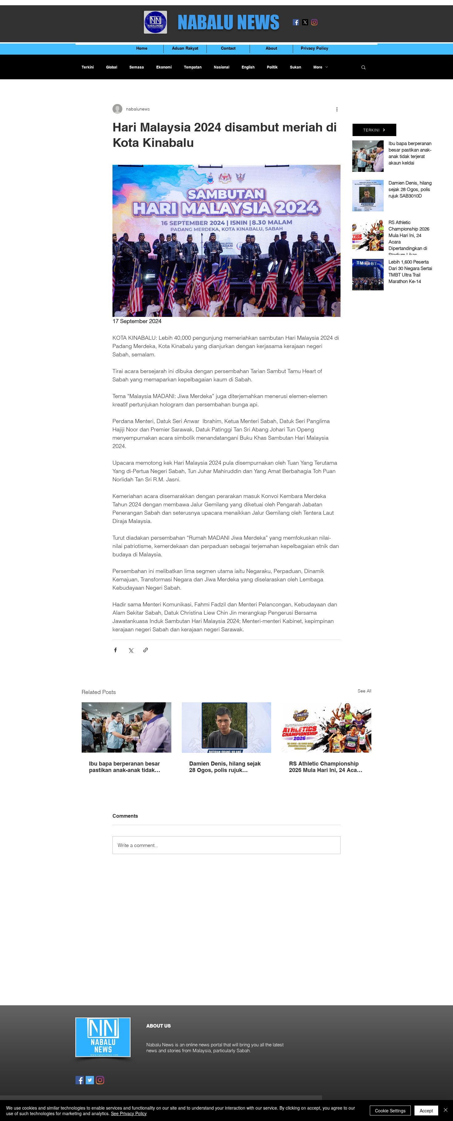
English (248, 67)
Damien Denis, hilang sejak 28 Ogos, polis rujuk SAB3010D (225, 766)
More (317, 67)
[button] (363, 66)
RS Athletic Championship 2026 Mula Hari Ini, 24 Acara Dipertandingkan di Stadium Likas (326, 766)
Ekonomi (164, 67)
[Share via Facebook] (115, 650)
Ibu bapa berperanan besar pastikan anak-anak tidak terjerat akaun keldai (124, 766)
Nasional (221, 67)
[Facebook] (296, 22)
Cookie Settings (390, 1110)
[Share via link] (146, 650)
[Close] (445, 1110)
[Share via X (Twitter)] (130, 650)
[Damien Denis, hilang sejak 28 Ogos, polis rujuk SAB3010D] (226, 727)
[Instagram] (314, 22)
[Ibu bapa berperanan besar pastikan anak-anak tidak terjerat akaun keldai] (126, 727)
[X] (305, 22)
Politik (272, 67)
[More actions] (337, 109)
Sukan (295, 67)
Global (111, 67)
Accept (426, 1110)
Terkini (88, 67)
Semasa (136, 67)
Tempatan (193, 67)
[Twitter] (90, 1080)
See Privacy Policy (129, 1113)
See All (364, 691)
